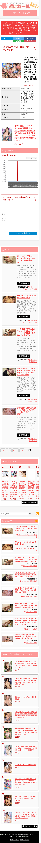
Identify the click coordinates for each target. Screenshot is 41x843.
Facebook (19, 38)
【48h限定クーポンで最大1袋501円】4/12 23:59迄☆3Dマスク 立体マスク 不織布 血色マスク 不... (22, 489)
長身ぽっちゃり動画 (30, 596)
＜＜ (2, 450)
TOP (14, 13)
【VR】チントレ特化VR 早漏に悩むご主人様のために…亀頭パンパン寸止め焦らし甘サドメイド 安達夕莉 (26, 748)
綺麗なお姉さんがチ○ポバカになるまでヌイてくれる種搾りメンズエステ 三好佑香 (26, 798)
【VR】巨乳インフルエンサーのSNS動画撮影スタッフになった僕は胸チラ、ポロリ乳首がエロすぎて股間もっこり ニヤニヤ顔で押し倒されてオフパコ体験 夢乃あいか (25, 133)
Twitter (30, 38)
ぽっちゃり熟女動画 (30, 566)
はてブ (7, 38)
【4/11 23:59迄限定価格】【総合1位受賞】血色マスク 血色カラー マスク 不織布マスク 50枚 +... (31, 489)
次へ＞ (15, 450)
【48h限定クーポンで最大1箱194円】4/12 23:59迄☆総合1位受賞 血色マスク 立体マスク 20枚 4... (5, 489)
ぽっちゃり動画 (31, 612)
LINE (19, 41)
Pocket (30, 41)
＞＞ (21, 450)
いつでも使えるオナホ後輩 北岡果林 (25, 765)
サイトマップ (24, 13)
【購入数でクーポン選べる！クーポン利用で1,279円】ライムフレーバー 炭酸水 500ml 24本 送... (14, 489)
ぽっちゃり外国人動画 (29, 581)
